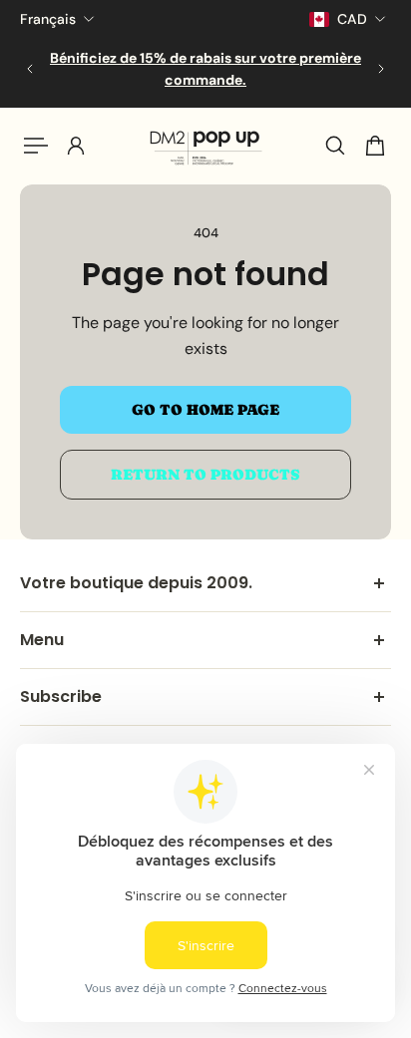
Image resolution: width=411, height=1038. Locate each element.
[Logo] (205, 145)
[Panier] (375, 146)
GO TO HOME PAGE (205, 410)
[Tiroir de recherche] (335, 146)
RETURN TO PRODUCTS (205, 475)
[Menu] (36, 146)
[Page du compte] (76, 146)
